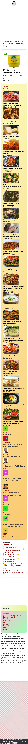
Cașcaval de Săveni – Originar (11, 136)
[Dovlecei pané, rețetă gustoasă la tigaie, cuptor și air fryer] (11, 320)
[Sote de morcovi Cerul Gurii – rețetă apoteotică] (11, 149)
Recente (6, 88)
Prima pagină (6, 41)
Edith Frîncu (7, 620)
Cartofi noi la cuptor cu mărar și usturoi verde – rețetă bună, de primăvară (12, 186)
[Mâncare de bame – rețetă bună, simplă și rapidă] (11, 166)
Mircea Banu (7, 626)
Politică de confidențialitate (10, 655)
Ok (13, 743)
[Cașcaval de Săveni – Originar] (11, 135)
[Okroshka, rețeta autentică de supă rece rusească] (11, 303)
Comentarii (6, 90)
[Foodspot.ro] (14, 3)
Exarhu (5, 622)
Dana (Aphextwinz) (9, 619)
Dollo (5, 432)
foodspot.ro (8, 544)
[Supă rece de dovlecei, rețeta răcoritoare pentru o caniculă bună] (11, 336)
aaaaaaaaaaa (7, 522)
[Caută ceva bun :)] (26, 4)
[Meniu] (2, 4)
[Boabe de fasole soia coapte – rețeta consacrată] (11, 249)
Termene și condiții (17, 657)
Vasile (5, 629)
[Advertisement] (14, 22)
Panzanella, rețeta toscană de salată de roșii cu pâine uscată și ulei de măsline (13, 288)
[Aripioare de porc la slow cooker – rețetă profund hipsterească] (11, 233)
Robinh (5, 454)
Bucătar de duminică (9, 617)
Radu (4, 628)
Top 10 (5, 87)
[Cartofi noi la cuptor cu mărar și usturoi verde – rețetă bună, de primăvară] (11, 183)
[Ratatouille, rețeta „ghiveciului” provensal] (11, 353)
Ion (4, 476)
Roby (4, 512)
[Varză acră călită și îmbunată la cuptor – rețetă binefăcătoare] (11, 118)
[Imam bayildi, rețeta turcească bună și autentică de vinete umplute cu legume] (11, 266)
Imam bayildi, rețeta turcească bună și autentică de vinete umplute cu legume (14, 269)
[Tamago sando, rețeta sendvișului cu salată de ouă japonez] (11, 386)
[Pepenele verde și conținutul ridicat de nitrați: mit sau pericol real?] (11, 420)
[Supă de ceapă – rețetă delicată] (11, 218)
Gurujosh (6, 490)
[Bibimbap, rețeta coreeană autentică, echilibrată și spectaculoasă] (11, 403)
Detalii (16, 743)
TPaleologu (6, 442)
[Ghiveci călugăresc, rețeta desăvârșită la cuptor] (11, 370)
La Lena (5, 624)
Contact (3, 659)
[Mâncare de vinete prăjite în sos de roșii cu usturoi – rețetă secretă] (11, 101)
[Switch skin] (23, 4)
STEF (5, 534)
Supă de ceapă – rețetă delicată (12, 220)
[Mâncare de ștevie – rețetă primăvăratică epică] (11, 201)
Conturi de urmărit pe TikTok (12, 615)
